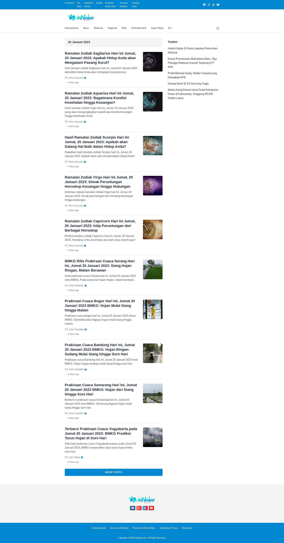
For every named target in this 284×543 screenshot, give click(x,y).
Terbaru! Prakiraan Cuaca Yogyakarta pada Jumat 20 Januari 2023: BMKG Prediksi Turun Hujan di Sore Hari (101, 433)
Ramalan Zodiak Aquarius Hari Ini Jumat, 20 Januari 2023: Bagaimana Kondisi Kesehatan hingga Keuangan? (99, 98)
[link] (204, 4)
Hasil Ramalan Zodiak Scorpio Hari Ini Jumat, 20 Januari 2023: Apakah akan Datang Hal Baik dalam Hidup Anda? (97, 142)
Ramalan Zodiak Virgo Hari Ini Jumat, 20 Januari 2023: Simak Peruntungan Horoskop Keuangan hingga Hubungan (99, 182)
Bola (124, 28)
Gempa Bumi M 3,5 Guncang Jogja (188, 83)
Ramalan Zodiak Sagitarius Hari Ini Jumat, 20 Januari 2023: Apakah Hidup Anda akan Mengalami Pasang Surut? (100, 58)
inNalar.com (140, 538)
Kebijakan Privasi (88, 4)
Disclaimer (69, 3)
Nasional (98, 28)
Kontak (99, 3)
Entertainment (138, 28)
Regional (112, 28)
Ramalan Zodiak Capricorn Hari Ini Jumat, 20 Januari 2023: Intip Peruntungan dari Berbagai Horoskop (100, 225)
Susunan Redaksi (124, 4)
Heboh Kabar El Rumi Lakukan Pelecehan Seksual (192, 50)
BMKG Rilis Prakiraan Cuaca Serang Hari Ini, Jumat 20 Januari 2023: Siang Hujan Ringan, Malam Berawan (100, 265)
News (86, 28)
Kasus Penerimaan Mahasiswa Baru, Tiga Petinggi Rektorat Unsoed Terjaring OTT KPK (192, 62)
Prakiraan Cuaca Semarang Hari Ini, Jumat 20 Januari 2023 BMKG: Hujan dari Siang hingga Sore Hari (101, 389)
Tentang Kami (135, 4)
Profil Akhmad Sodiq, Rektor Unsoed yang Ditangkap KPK (192, 75)
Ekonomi (172, 28)
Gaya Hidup (157, 28)
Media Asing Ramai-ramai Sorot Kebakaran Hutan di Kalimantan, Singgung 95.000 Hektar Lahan (193, 93)
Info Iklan (79, 4)
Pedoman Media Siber (110, 4)
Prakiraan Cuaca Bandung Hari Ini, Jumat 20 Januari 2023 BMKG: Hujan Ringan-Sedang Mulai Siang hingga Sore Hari (100, 349)
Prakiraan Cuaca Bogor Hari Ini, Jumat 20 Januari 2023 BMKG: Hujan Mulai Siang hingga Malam (100, 305)
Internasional (71, 28)
